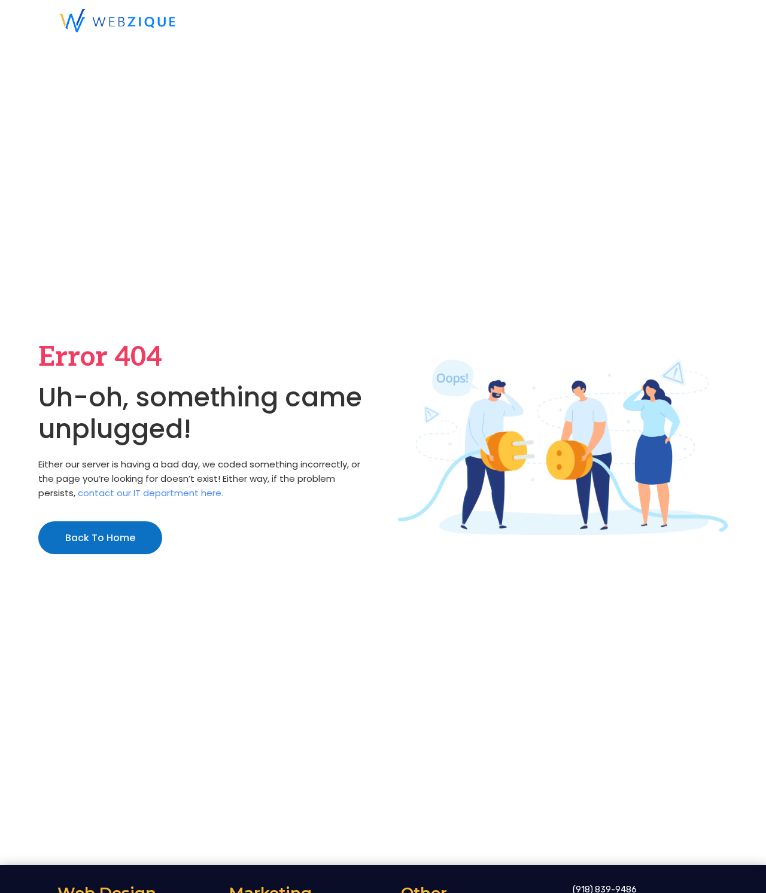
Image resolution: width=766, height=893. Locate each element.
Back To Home (100, 538)
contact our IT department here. (150, 493)
